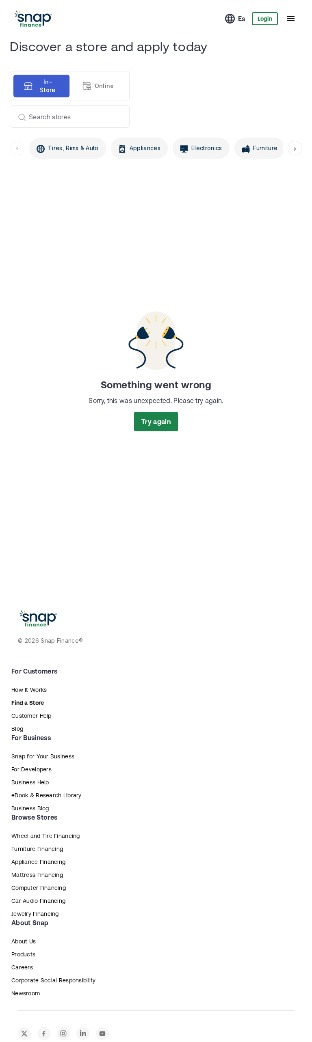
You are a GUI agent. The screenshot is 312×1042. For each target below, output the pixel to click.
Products (23, 954)
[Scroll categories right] (295, 148)
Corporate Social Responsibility (53, 980)
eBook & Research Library (46, 795)
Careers (22, 967)
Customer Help (31, 716)
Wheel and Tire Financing (45, 836)
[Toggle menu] (291, 18)
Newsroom (25, 993)
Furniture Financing (37, 849)
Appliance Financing (38, 862)
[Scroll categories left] (17, 148)
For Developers (31, 769)
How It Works (29, 690)
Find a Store (27, 703)
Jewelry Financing (35, 914)
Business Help (30, 782)
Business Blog (30, 808)
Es (241, 18)
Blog (17, 729)
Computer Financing (38, 888)
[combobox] (66, 116)
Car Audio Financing (38, 901)
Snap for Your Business (42, 756)
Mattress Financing (37, 875)
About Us (23, 941)
